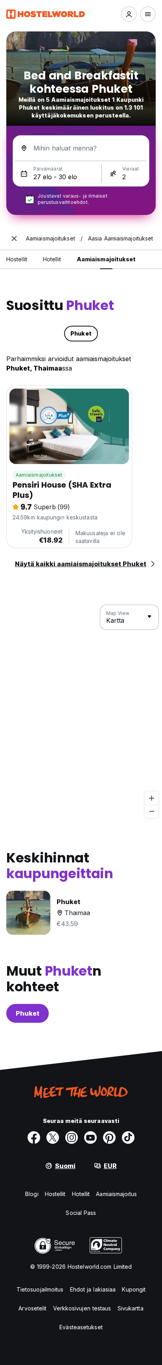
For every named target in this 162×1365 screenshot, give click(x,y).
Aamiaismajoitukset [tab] (106, 259)
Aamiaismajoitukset (39, 475)
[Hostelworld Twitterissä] (52, 1137)
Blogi (32, 1194)
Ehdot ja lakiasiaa (93, 1289)
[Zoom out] (151, 811)
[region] (81, 712)
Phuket (27, 1013)
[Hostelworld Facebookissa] (34, 1137)
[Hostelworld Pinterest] (109, 1137)
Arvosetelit (32, 1308)
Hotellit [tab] (52, 259)
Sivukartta (131, 1308)
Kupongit (133, 1289)
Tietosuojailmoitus (40, 1289)
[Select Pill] (129, 14)
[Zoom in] (151, 798)
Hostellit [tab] (16, 259)
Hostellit (55, 1194)
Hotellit (81, 1194)
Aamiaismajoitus (116, 1194)
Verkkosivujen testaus (82, 1308)
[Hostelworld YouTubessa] (90, 1137)
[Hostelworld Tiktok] (128, 1137)
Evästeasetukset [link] (81, 1327)
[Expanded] (14, 238)
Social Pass (81, 1212)
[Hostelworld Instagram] (71, 1137)
